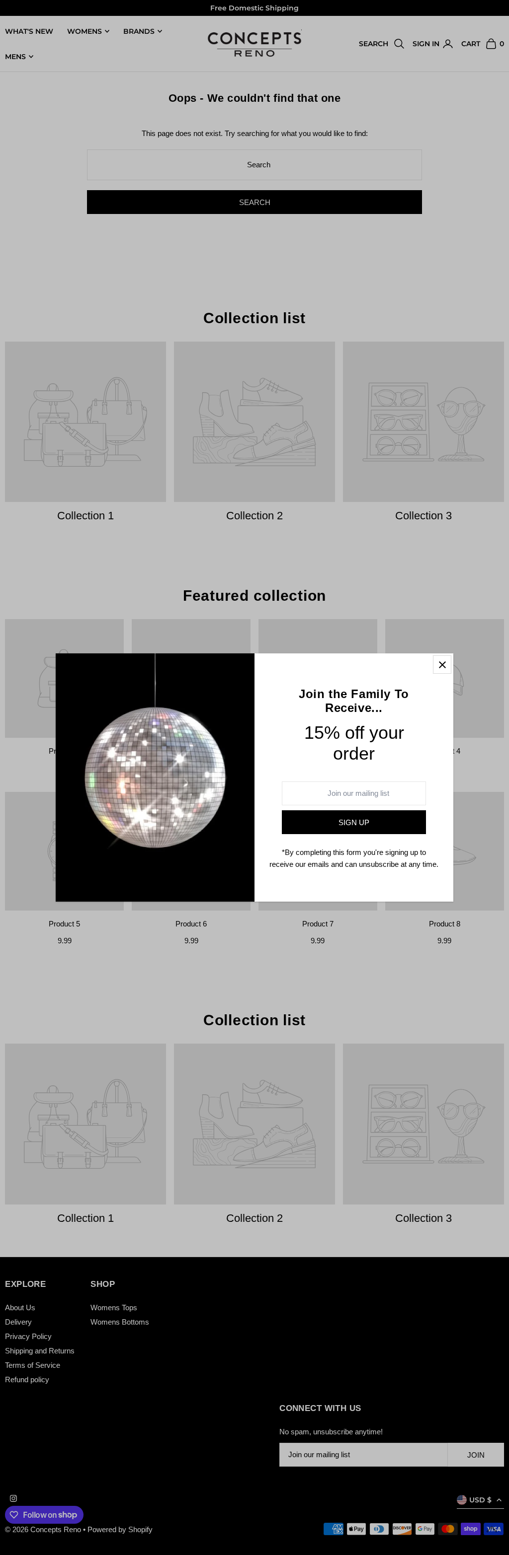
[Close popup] (442, 664)
